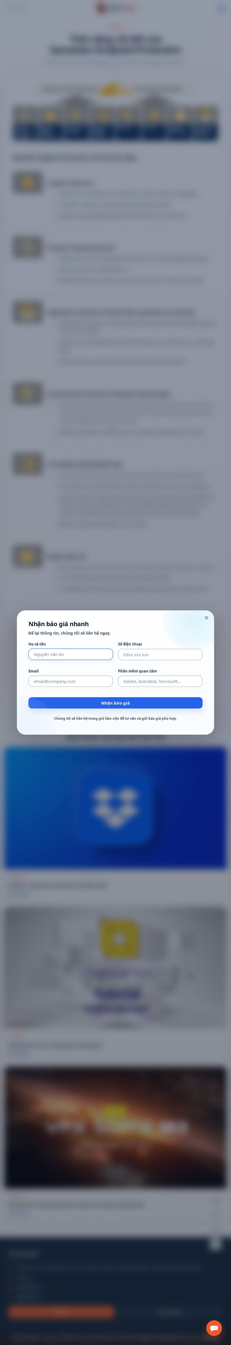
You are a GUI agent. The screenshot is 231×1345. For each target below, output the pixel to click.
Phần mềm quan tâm (137, 671)
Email (33, 671)
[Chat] (214, 1328)
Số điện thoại (130, 644)
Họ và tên (37, 644)
